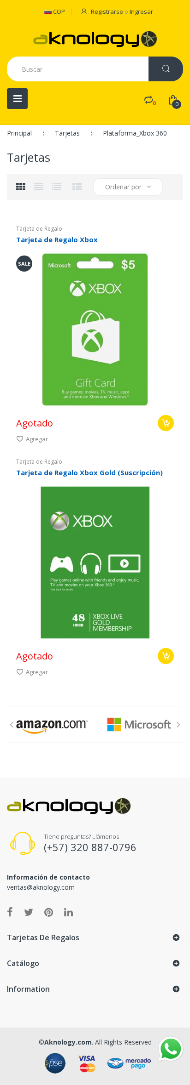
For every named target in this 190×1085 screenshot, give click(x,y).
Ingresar (141, 11)
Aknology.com (68, 1042)
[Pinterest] (48, 911)
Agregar (37, 439)
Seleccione (166, 423)
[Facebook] (10, 911)
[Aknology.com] (95, 39)
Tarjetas (67, 133)
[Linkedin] (68, 911)
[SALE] (95, 328)
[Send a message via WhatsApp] (170, 1048)
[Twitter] (28, 911)
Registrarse (107, 11)
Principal (19, 133)
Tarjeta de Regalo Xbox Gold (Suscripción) (89, 472)
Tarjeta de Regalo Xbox (57, 239)
